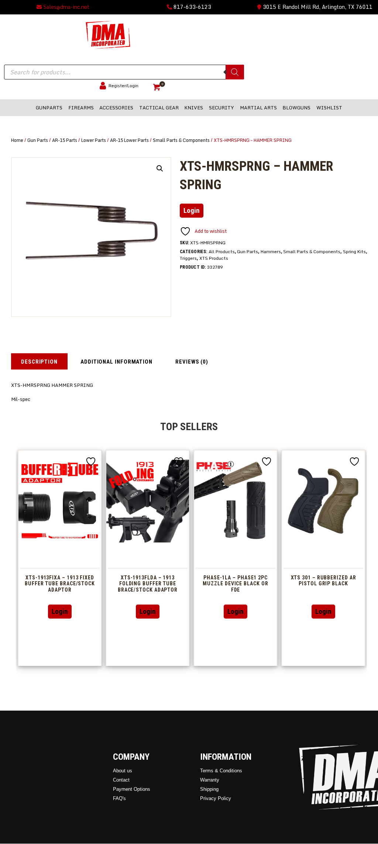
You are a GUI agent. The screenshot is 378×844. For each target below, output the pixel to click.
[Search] (235, 72)
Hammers (271, 251)
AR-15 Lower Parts (129, 140)
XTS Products (213, 258)
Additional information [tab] (116, 361)
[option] (60, 558)
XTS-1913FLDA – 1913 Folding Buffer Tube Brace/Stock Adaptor (148, 584)
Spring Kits (354, 251)
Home (17, 140)
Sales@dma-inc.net (65, 7)
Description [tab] (39, 361)
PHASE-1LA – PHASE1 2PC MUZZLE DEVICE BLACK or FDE (235, 584)
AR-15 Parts (64, 140)
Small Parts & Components (181, 140)
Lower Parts (93, 140)
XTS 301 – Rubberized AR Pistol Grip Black (323, 581)
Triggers (188, 258)
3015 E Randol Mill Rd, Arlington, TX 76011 (316, 7)
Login (191, 210)
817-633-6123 (191, 7)
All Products (222, 251)
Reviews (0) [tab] (191, 361)
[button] (159, 168)
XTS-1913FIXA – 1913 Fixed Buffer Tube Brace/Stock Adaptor (60, 584)
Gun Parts (37, 140)
